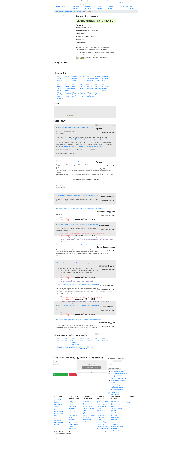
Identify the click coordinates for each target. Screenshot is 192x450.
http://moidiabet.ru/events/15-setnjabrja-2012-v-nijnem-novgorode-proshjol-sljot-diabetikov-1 (83, 139)
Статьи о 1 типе (102, 403)
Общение (122, 6)
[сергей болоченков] (83, 95)
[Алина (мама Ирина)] (98, 79)
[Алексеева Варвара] (76, 348)
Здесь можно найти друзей (72, 11)
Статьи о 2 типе (102, 404)
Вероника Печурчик (106, 212)
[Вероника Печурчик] (76, 95)
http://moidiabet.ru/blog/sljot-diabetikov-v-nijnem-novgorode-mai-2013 (80, 146)
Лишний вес (114, 424)
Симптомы (100, 414)
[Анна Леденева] (91, 339)
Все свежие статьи (113, 392)
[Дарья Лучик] (61, 78)
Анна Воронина (68, 220)
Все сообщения (117, 361)
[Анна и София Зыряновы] (62, 87)
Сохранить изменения (60, 375)
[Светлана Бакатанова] (68, 348)
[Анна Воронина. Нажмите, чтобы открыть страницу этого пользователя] (82, 217)
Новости (68, 6)
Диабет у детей (87, 406)
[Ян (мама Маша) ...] (98, 339)
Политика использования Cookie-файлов (58, 411)
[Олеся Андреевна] (91, 95)
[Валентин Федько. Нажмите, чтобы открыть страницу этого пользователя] (78, 263)
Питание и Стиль (111, 7)
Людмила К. (104, 226)
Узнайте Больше (99, 7)
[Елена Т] (98, 94)
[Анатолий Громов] (83, 86)
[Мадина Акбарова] (68, 95)
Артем (99, 129)
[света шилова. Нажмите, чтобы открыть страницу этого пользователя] (77, 284)
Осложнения (86, 404)
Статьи (71, 410)
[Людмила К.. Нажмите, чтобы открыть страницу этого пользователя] (77, 224)
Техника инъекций (102, 428)
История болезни (74, 412)
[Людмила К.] (61, 348)
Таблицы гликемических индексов (115, 413)
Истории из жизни (88, 414)
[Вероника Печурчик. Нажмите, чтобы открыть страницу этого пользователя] (79, 208)
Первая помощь (102, 426)
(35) (64, 73)
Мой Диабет (132, 7)
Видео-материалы (116, 430)
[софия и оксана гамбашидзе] (68, 87)
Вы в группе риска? (103, 401)
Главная (57, 6)
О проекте (133, 1)
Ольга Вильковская (106, 247)
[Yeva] (82, 76)
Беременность (87, 412)
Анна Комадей (107, 196)
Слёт (127, 6)
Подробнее (69, 115)
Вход (119, 1)
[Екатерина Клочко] (91, 86)
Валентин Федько (107, 266)
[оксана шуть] (76, 86)
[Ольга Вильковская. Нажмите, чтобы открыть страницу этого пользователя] (79, 244)
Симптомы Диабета (76, 7)
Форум (63, 6)
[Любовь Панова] (83, 339)
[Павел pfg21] (98, 86)
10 (115, 125)
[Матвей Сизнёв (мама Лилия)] (76, 80)
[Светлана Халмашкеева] (69, 339)
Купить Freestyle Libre (117, 371)
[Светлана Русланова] (106, 87)
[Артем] (67, 76)
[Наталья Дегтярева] (91, 78)
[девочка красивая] (106, 78)
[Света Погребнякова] (61, 95)
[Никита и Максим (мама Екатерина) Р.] (76, 342)
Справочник (100, 424)
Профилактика (101, 415)
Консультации (130, 399)
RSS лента (72, 419)
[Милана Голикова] (106, 339)
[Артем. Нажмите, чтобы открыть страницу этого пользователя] (75, 127)
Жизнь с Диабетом (88, 7)
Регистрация (125, 1)
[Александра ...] (83, 348)
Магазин (120, 2)
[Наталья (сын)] (91, 348)
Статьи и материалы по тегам (73, 415)
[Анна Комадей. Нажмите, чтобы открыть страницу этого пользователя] (77, 195)
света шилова (106, 285)
